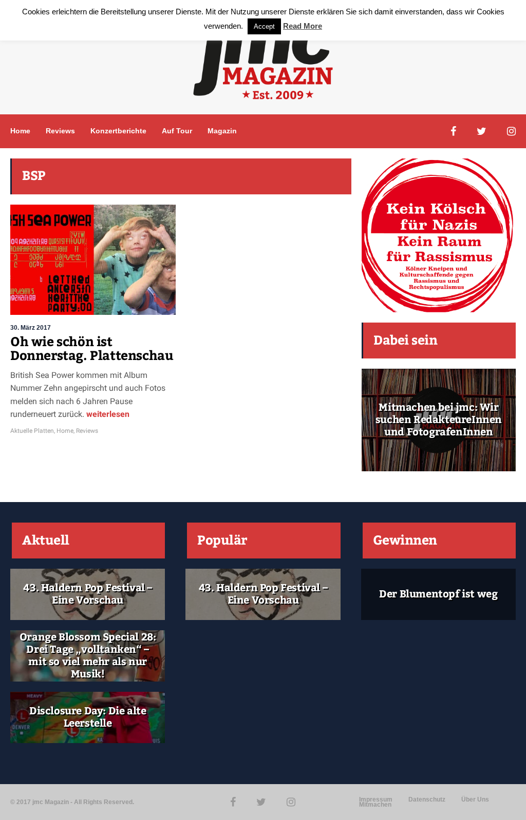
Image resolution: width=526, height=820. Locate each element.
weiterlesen (106, 414)
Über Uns (475, 799)
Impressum (375, 799)
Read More (302, 26)
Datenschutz (426, 799)
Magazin (222, 131)
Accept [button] (264, 26)
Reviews (60, 131)
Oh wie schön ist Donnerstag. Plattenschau (91, 349)
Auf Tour (177, 131)
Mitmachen (375, 804)
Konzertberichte (118, 131)
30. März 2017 (30, 327)
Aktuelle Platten (32, 430)
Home (20, 131)
